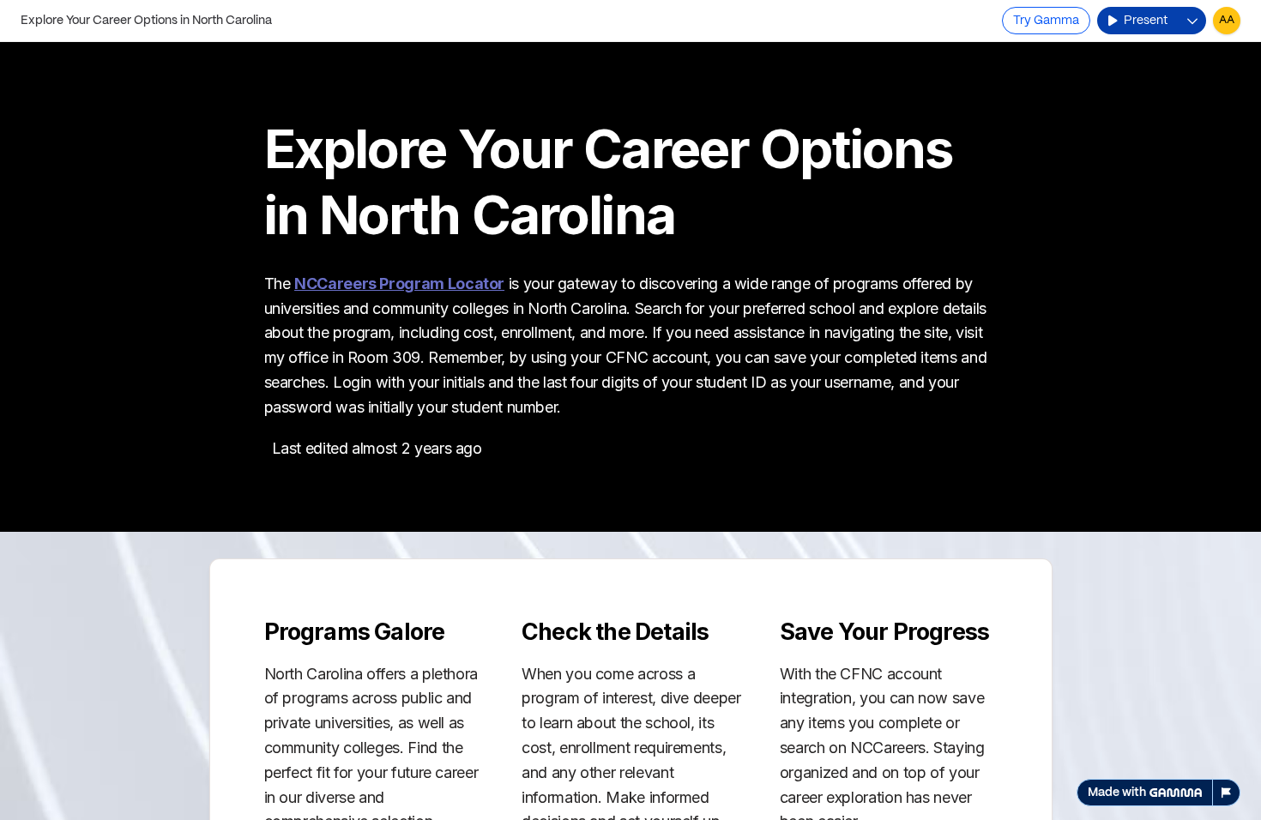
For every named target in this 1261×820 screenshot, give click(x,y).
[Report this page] (1226, 792)
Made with (1117, 793)
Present (1145, 21)
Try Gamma (1046, 21)
